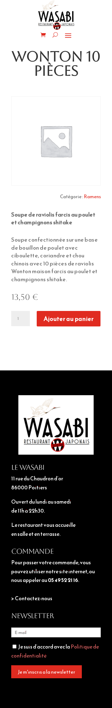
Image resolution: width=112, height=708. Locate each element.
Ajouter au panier (69, 318)
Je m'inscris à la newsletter (46, 671)
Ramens (92, 196)
